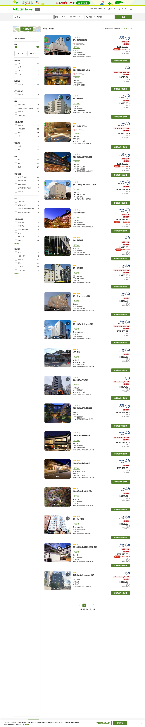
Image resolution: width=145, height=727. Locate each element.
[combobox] (33, 17)
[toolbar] (69, 17)
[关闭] (141, 723)
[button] (23, 9)
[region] (72, 723)
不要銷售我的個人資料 (103, 723)
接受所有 (120, 723)
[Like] (68, 39)
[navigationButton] (80, 605)
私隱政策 (26, 725)
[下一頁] (68, 45)
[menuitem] (98, 9)
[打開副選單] (130, 9)
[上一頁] (46, 45)
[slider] (16, 47)
